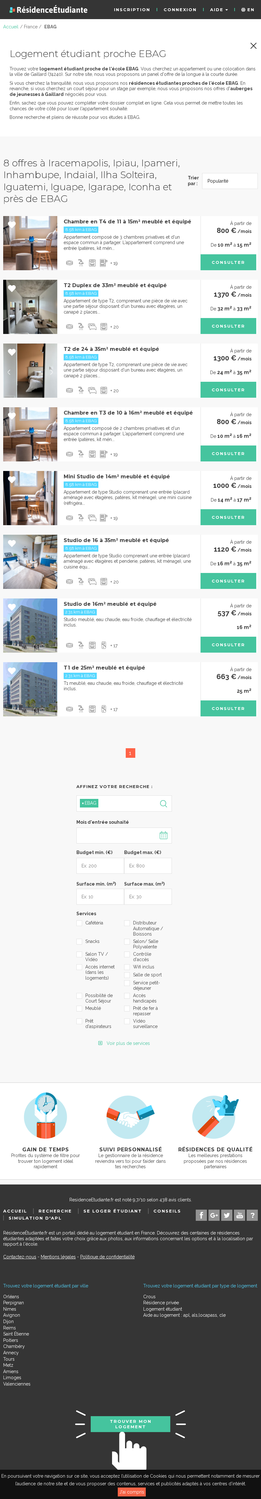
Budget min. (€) (94, 852)
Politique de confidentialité (107, 1256)
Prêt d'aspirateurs (98, 1023)
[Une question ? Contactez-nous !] (252, 1215)
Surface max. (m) (144, 883)
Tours (9, 1359)
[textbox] (130, 803)
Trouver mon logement (131, 1424)
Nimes (9, 1309)
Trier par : (193, 180)
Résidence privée (161, 1302)
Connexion (180, 9)
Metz (8, 1365)
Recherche (55, 1210)
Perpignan (13, 1302)
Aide (217, 9)
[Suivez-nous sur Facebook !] (201, 1215)
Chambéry (14, 1346)
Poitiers (10, 1340)
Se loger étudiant (112, 1210)
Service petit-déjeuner (146, 985)
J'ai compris (131, 1492)
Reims (9, 1327)
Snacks (92, 941)
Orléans (11, 1296)
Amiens (10, 1371)
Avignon (11, 1315)
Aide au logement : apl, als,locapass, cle (184, 1315)
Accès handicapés (145, 998)
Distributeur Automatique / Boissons (148, 928)
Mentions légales (58, 1256)
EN (250, 9)
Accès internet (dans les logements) (100, 972)
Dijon (8, 1321)
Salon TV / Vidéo (96, 957)
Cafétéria (94, 922)
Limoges (12, 1377)
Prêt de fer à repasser (145, 1011)
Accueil (15, 1210)
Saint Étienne (16, 1333)
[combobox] (124, 803)
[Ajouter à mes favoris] (12, 225)
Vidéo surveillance (145, 1023)
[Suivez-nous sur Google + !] (214, 1215)
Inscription (132, 9)
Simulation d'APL (35, 1217)
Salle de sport (147, 974)
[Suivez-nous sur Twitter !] (226, 1215)
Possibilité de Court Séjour (99, 998)
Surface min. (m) (96, 883)
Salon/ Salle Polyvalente (145, 944)
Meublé (93, 1008)
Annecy (11, 1352)
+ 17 (113, 645)
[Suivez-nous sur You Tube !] (239, 1215)
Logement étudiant (162, 1309)
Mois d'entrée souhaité (102, 822)
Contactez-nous (19, 1256)
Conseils (167, 1210)
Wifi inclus (143, 966)
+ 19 (114, 263)
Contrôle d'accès (142, 957)
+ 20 (114, 326)
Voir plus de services (127, 1043)
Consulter (228, 262)
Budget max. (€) (142, 852)
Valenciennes (17, 1384)
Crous (149, 1296)
